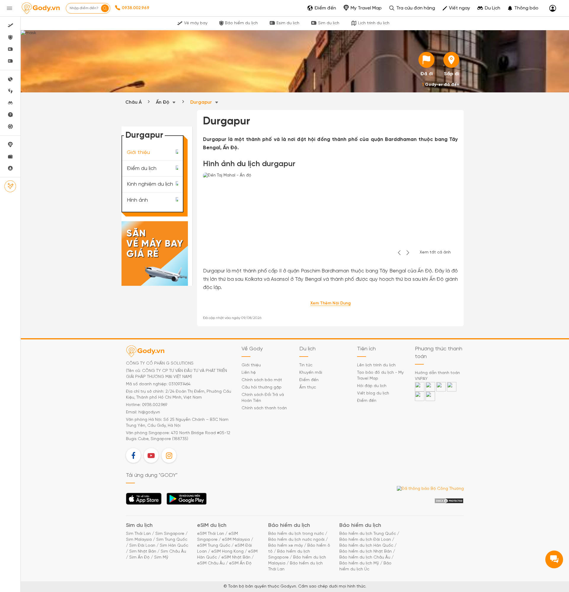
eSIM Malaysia (236, 540)
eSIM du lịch (211, 525)
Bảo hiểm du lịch (241, 23)
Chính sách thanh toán (264, 408)
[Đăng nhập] (553, 8)
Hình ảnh (137, 200)
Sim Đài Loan (142, 545)
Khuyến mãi (310, 372)
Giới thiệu (138, 152)
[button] (522, 8)
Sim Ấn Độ (139, 557)
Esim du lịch (287, 23)
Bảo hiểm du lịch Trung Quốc (367, 534)
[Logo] (40, 8)
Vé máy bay (195, 23)
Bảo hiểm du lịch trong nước (296, 534)
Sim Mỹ (161, 557)
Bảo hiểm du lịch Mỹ (359, 563)
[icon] (426, 60)
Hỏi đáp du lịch (371, 386)
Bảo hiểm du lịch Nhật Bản (365, 551)
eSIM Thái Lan (210, 534)
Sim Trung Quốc (171, 540)
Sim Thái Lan (138, 534)
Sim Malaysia (139, 540)
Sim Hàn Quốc (174, 545)
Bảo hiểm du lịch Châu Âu (364, 557)
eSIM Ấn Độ (240, 563)
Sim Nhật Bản (142, 551)
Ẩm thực (307, 387)
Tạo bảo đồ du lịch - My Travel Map (380, 375)
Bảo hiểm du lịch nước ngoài (296, 540)
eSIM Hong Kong (227, 551)
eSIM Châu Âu (211, 563)
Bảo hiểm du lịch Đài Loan (365, 540)
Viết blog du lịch (373, 393)
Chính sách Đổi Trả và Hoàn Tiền (263, 398)
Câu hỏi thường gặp (262, 387)
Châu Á (133, 102)
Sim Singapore (169, 534)
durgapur (201, 102)
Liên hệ (249, 372)
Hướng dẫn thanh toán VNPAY (437, 376)
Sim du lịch (328, 23)
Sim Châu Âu (173, 551)
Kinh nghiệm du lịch (150, 184)
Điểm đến (309, 380)
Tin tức (305, 365)
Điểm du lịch (141, 168)
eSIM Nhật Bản (235, 557)
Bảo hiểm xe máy (285, 545)
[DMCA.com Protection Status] (449, 501)
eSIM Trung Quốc (213, 545)
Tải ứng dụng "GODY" (143, 500)
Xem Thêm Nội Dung (330, 303)
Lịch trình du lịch (373, 23)
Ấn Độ (163, 102)
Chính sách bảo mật (262, 380)
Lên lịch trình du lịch (376, 365)
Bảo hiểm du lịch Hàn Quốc (366, 545)
